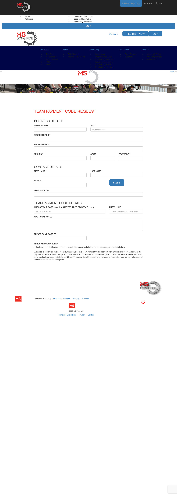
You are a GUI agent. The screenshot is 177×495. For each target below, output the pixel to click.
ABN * (92, 125)
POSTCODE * (124, 154)
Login (88, 25)
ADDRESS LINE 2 (41, 144)
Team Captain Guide (76, 56)
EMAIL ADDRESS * (42, 190)
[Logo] (24, 7)
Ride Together (74, 54)
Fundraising (94, 49)
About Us (145, 49)
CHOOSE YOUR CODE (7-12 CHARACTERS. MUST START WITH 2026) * (64, 207)
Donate (148, 3)
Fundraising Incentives (82, 21)
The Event (44, 49)
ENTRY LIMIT (115, 207)
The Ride (50, 54)
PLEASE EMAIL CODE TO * (45, 234)
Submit (116, 182)
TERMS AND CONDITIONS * (46, 243)
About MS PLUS (154, 54)
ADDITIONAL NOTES (43, 216)
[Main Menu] (1, 71)
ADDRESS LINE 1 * (42, 135)
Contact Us (151, 59)
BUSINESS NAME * (42, 125)
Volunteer (29, 19)
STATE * (93, 154)
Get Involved (124, 49)
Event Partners (131, 54)
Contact (85, 298)
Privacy (76, 298)
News (48, 64)
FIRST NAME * (40, 171)
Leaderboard (100, 54)
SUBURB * (38, 154)
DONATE (113, 33)
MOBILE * (38, 180)
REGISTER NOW (131, 3)
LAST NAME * (96, 171)
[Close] (176, 71)
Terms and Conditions (61, 298)
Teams (65, 49)
